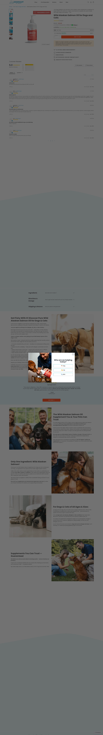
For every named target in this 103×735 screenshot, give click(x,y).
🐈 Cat (63, 370)
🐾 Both (63, 374)
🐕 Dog (63, 365)
